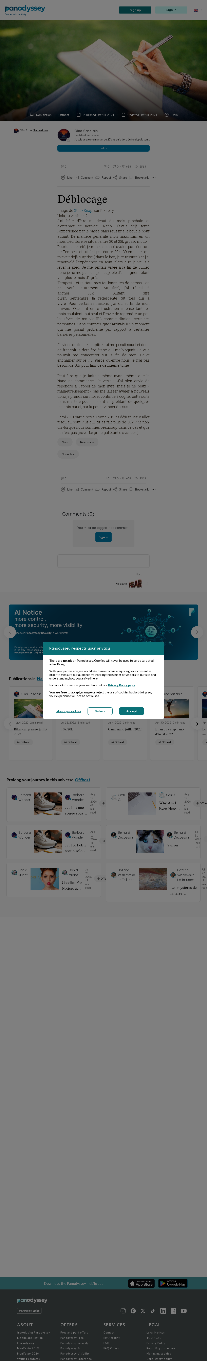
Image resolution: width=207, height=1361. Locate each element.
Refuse (100, 711)
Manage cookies (68, 711)
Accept (131, 711)
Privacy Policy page (121, 685)
